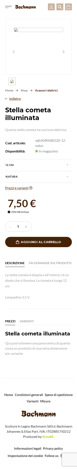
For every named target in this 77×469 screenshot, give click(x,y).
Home (9, 90)
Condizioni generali (29, 395)
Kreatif (47, 436)
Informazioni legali (27, 448)
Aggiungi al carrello (38, 242)
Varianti (32, 401)
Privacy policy (53, 448)
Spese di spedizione (59, 395)
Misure (45, 401)
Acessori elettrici (46, 90)
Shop (24, 90)
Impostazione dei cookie (25, 456)
